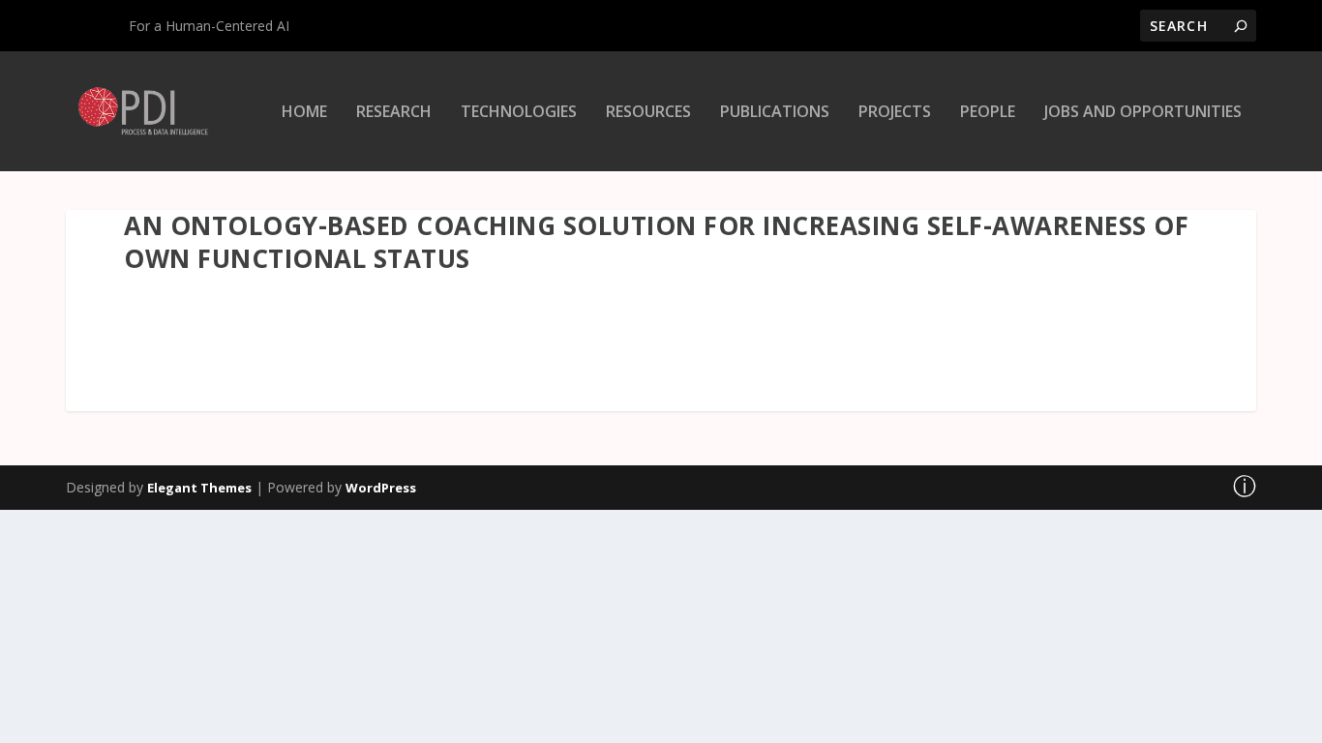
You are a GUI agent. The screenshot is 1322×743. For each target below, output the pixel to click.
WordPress (381, 487)
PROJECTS (894, 113)
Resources (648, 113)
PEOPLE (987, 113)
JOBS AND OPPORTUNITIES (1143, 113)
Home (304, 113)
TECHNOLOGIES (519, 113)
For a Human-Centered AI (209, 25)
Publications (774, 113)
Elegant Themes (199, 487)
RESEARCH (394, 113)
